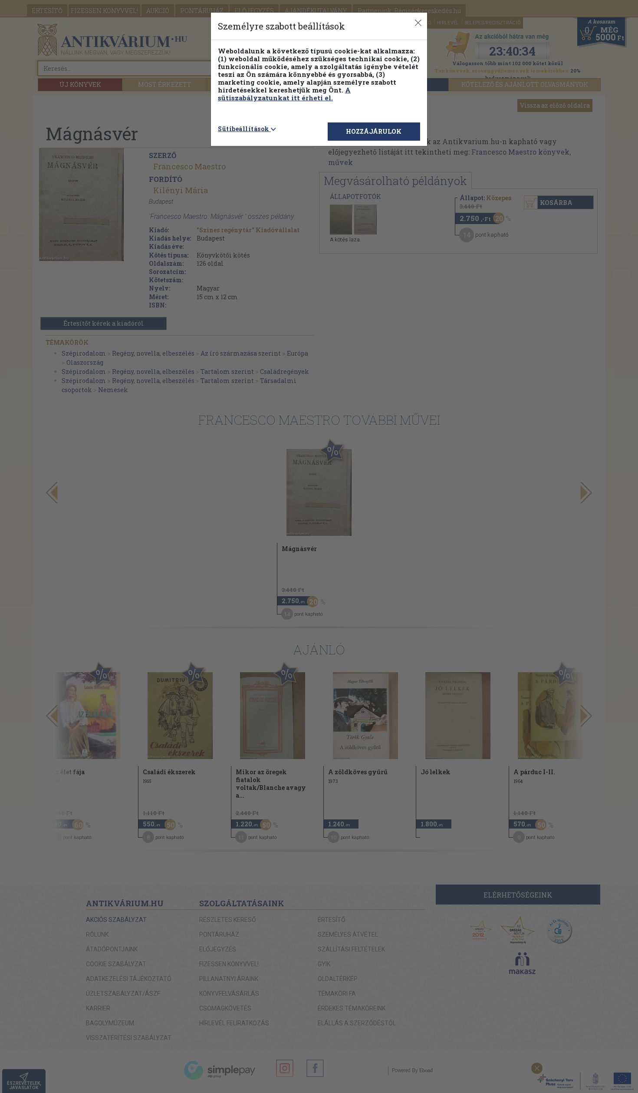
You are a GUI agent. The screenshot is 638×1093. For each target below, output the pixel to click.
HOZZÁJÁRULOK (373, 131)
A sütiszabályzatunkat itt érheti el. (284, 94)
